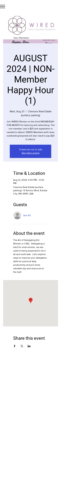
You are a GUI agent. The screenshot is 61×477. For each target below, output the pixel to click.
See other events (30, 153)
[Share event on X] (21, 346)
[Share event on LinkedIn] (29, 346)
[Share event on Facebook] (14, 346)
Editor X (40, 398)
